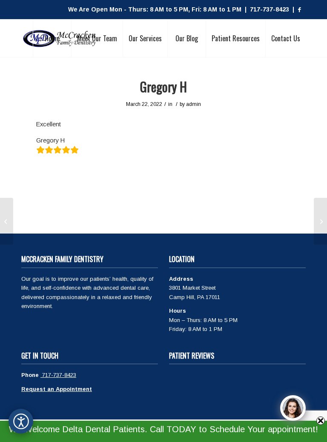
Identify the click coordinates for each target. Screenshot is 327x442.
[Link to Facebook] (299, 9)
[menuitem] (52, 38)
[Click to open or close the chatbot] (293, 408)
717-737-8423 (58, 375)
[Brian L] (6, 221)
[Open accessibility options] (21, 421)
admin (193, 104)
